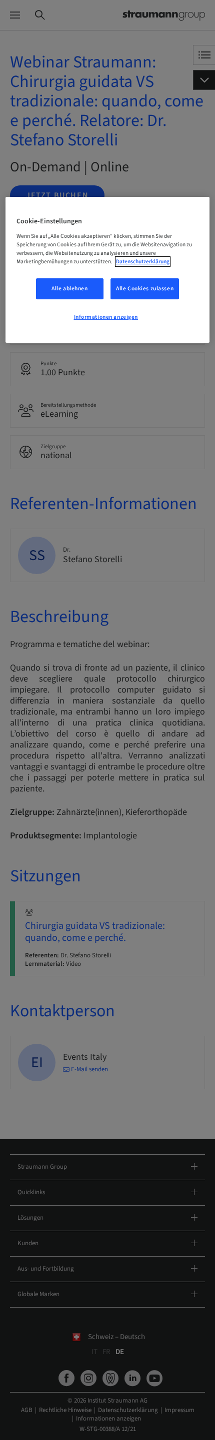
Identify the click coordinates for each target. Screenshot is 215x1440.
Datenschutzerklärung (143, 261)
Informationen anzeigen (106, 317)
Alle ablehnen (70, 288)
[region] (108, 270)
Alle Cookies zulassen (145, 288)
